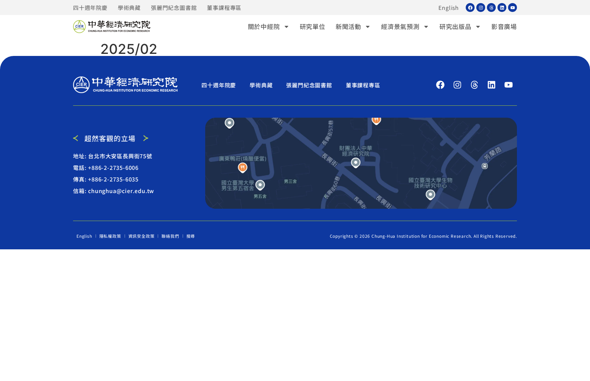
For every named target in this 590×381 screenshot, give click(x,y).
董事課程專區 (224, 7)
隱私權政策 (110, 236)
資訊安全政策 (141, 236)
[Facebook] (470, 7)
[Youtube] (512, 7)
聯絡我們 (170, 236)
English (448, 7)
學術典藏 (129, 7)
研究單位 (312, 26)
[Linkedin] (501, 7)
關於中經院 (264, 26)
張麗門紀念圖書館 (174, 7)
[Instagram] (480, 7)
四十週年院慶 (90, 7)
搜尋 (190, 236)
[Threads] (491, 7)
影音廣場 (504, 26)
